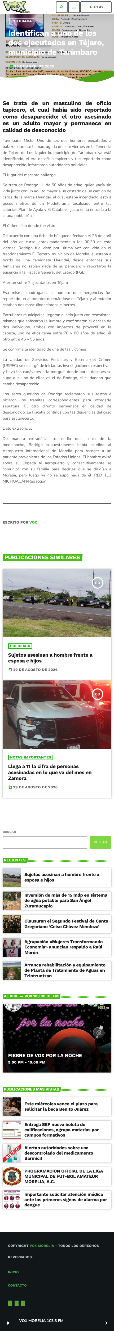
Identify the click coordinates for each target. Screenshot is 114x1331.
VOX (33, 522)
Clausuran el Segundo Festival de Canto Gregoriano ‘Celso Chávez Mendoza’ (66, 924)
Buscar (9, 832)
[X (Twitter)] (10, 1303)
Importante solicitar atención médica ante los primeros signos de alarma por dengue (65, 1200)
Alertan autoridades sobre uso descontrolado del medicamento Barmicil (58, 1153)
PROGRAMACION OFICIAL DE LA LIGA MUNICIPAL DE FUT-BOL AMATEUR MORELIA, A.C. (63, 1177)
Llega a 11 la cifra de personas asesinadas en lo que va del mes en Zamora (50, 772)
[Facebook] (23, 1303)
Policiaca (21, 21)
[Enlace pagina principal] (16, 7)
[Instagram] (17, 1303)
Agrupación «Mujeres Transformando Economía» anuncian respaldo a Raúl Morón (63, 947)
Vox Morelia (42, 1246)
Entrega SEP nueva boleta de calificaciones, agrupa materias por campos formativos (61, 1130)
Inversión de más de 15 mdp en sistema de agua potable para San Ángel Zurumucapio (65, 901)
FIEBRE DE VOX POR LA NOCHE (45, 1055)
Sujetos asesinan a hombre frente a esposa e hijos (50, 658)
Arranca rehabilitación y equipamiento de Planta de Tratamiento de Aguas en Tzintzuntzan (65, 970)
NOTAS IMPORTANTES (30, 757)
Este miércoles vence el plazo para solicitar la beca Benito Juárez (61, 1106)
